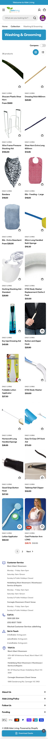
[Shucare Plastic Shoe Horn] (12, 74)
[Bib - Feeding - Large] (35, 172)
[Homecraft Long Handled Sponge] (12, 416)
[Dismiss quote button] (44, 731)
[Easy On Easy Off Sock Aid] (35, 416)
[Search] (34, 18)
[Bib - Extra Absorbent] (12, 218)
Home (5, 26)
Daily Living (7, 93)
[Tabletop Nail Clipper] (35, 465)
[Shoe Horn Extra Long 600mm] (35, 123)
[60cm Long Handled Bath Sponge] (35, 218)
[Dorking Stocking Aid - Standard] (12, 267)
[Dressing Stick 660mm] (35, 74)
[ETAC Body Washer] (35, 368)
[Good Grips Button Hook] (12, 465)
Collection (15, 26)
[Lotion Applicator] (12, 514)
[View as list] (43, 52)
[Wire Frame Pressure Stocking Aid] (12, 123)
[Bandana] (12, 172)
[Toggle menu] (3, 9)
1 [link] (17, 551)
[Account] (39, 9)
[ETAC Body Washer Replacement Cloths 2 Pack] (35, 267)
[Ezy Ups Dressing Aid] (12, 319)
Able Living (14, 728)
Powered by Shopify (29, 728)
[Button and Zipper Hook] (35, 319)
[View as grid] (36, 52)
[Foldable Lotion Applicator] (12, 368)
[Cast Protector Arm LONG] (35, 514)
